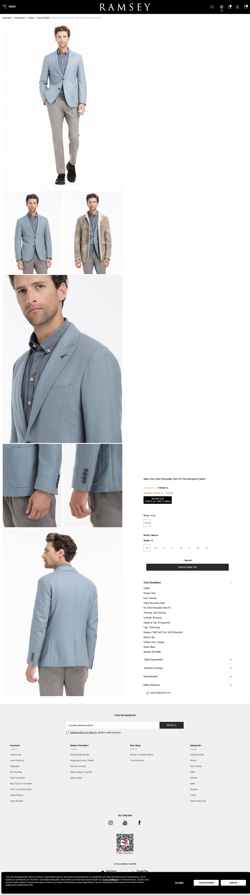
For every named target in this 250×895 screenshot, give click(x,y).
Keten (192, 772)
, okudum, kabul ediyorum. (95, 732)
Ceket (31, 18)
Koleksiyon (20, 18)
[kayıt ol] (237, 7)
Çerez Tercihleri (16, 801)
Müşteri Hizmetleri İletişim (141, 755)
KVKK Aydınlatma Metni (21, 789)
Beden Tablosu (151, 535)
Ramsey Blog (16, 772)
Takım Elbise (195, 766)
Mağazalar (15, 766)
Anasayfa (7, 18)
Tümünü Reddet (206, 883)
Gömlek (193, 778)
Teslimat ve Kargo (78, 766)
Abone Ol (172, 725)
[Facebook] (139, 822)
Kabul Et (233, 883)
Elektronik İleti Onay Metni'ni (83, 732)
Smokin (193, 760)
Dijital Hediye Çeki (198, 801)
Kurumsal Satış (137, 760)
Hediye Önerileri (197, 755)
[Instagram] (110, 822)
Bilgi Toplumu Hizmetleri (21, 783)
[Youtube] (125, 822)
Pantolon (194, 789)
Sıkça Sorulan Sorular (79, 755)
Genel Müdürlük (17, 760)
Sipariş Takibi (76, 778)
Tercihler (179, 883)
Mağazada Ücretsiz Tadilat (82, 760)
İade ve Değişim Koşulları (81, 772)
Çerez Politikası (16, 795)
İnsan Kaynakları (17, 778)
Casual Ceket (43, 18)
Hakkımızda (15, 755)
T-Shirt (193, 795)
